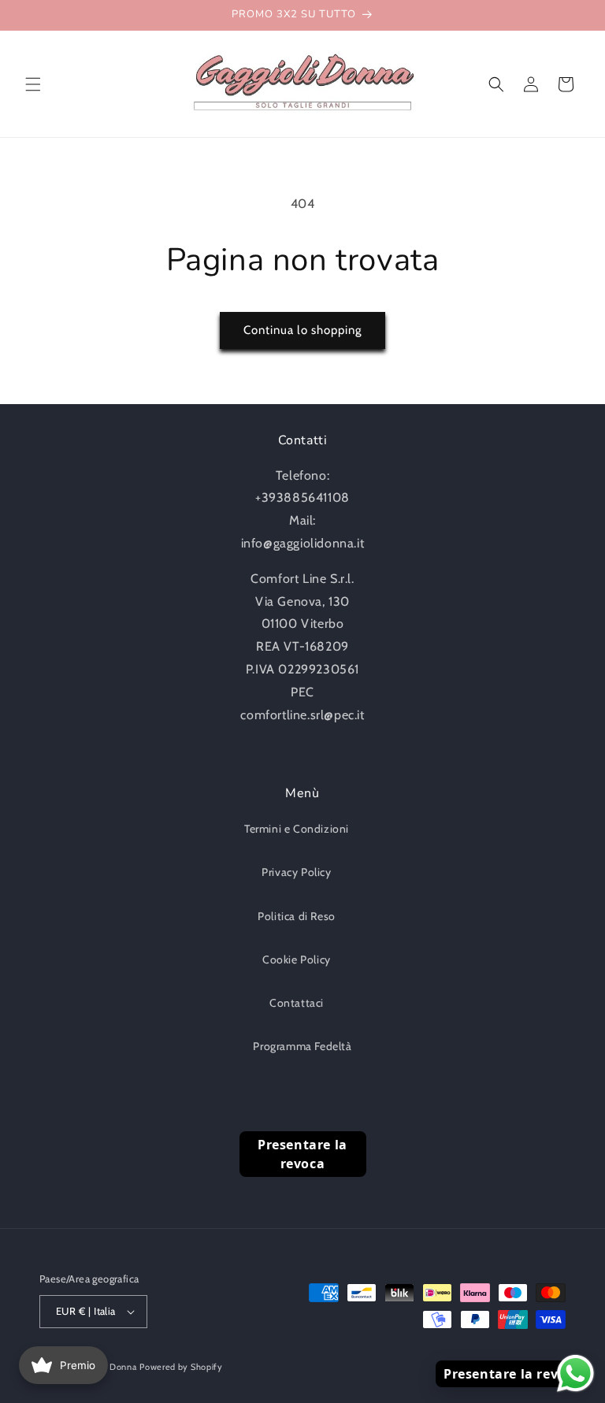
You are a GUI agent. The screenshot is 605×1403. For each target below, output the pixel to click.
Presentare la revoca (302, 1154)
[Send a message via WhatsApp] (575, 1373)
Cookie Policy (296, 959)
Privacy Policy (296, 872)
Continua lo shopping (302, 330)
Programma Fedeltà (302, 1046)
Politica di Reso (297, 916)
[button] (33, 84)
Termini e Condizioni (296, 829)
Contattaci (296, 1003)
